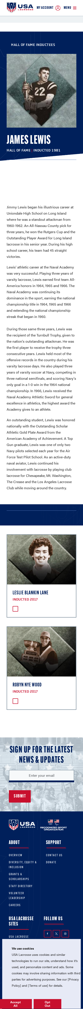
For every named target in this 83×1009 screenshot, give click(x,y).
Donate (51, 862)
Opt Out (47, 1003)
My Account (45, 8)
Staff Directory (21, 886)
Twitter (56, 933)
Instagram (65, 933)
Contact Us (54, 855)
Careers (15, 905)
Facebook (47, 933)
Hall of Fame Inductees (33, 45)
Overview (15, 855)
